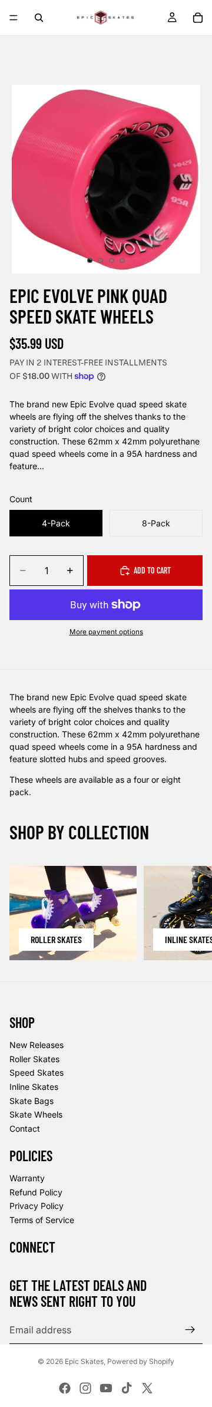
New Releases (36, 1045)
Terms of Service (41, 1220)
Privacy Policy (36, 1206)
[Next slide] (190, 913)
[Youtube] (106, 1388)
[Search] (39, 18)
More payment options (106, 632)
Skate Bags (31, 1101)
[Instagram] (85, 1388)
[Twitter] (147, 1388)
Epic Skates (84, 1361)
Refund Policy (35, 1192)
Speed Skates (36, 1072)
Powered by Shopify (140, 1361)
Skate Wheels (35, 1114)
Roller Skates (34, 1059)
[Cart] (198, 18)
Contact (24, 1128)
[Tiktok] (127, 1388)
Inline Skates (33, 1087)
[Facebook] (65, 1388)
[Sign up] (190, 1329)
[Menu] (13, 17)
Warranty (27, 1178)
